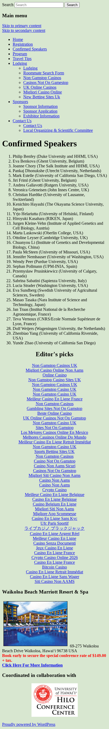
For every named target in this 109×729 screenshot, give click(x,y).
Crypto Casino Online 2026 (54, 557)
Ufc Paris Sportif (54, 523)
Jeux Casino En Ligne (54, 548)
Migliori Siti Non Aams (54, 509)
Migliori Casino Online (42, 92)
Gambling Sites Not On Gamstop (54, 408)
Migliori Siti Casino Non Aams (54, 475)
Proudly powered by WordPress (28, 724)
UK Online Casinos (39, 87)
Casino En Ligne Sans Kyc (54, 518)
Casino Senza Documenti (54, 543)
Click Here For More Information (32, 665)
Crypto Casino (54, 490)
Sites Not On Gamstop (55, 427)
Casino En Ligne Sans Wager (54, 576)
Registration (23, 44)
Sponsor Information (40, 106)
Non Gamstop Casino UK (54, 389)
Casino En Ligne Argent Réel (54, 533)
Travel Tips (22, 58)
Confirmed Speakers (30, 49)
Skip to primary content (21, 25)
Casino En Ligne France (54, 552)
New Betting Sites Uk (41, 97)
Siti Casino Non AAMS (55, 581)
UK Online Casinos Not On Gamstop (54, 418)
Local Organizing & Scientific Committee (58, 130)
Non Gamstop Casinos (42, 77)
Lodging (20, 63)
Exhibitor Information (41, 116)
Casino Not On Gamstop (54, 461)
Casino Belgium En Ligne (54, 504)
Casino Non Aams (54, 480)
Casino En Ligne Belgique (54, 499)
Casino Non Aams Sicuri (54, 466)
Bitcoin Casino (54, 567)
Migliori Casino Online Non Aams (54, 370)
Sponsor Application (40, 111)
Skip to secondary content (23, 30)
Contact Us (22, 120)
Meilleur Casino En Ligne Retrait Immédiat (55, 442)
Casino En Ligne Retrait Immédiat (54, 572)
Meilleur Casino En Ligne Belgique (54, 494)
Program (20, 54)
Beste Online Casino (54, 413)
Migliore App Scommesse (54, 513)
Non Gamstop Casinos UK (54, 365)
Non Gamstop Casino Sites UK (54, 380)
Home (18, 39)
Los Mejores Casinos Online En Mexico (54, 432)
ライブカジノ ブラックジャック (54, 528)
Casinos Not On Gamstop (54, 470)
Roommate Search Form (43, 73)
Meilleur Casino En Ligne (54, 538)
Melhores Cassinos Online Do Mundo (54, 437)
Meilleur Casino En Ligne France (55, 399)
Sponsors (20, 101)
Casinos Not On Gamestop (45, 82)
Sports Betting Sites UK (54, 451)
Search (7, 4)
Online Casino (55, 375)
